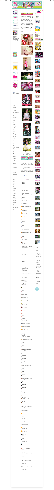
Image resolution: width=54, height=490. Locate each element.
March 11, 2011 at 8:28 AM (24, 200)
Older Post (32, 466)
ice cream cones (14, 155)
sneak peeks (14, 193)
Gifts (13, 148)
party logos (14, 175)
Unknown (23, 218)
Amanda (23, 197)
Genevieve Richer (23, 352)
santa (13, 190)
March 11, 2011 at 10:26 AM (24, 239)
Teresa (22, 221)
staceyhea (23, 318)
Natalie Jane (23, 397)
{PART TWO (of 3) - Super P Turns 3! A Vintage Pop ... (38, 277)
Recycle (13, 186)
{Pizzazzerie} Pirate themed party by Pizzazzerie (38, 257)
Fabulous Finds (14, 142)
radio (13, 185)
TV (13, 205)
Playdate (14, 181)
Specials (14, 195)
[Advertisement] (16, 100)
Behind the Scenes (14, 117)
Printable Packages (14, 184)
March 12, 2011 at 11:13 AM (24, 350)
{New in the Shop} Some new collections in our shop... (38, 273)
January (37, 284)
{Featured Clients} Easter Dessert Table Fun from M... (38, 267)
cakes (13, 122)
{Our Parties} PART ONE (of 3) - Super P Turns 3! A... (38, 281)
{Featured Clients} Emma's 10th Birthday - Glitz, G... (38, 282)
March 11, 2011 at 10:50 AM (24, 249)
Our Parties (14, 172)
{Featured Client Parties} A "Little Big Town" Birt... (38, 266)
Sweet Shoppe (14, 200)
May (36, 249)
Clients (13, 128)
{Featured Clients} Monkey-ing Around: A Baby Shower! (38, 260)
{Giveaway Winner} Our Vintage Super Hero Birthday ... (38, 276)
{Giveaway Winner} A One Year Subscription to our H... (38, 261)
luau (13, 162)
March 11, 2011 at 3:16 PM (24, 304)
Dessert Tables (14, 136)
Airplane (14, 108)
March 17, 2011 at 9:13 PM (24, 428)
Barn (13, 115)
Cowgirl (13, 133)
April (36, 250)
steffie (22, 405)
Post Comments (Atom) (25, 467)
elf (13, 140)
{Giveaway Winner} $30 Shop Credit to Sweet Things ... (38, 264)
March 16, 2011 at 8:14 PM (24, 392)
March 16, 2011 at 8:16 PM (24, 395)
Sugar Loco (14, 198)
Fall (13, 143)
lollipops (14, 161)
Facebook (30, 166)
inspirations (14, 156)
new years (14, 168)
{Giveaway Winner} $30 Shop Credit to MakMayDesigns (38, 280)
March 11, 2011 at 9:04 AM (24, 210)
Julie (22, 416)
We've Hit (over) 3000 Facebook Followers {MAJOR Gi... (38, 263)
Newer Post (22, 466)
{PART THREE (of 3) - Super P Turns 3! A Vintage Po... (38, 272)
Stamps (13, 197)
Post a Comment (23, 465)
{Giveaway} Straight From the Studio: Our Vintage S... (38, 278)
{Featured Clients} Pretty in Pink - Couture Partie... (38, 274)
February (37, 283)
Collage (13, 129)
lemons (13, 160)
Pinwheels (14, 179)
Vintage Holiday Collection (15, 207)
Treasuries (14, 204)
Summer (14, 199)
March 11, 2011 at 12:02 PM (24, 281)
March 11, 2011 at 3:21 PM (24, 310)
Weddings (14, 209)
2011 (36, 247)
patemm (13, 177)
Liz (22, 290)
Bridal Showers (14, 120)
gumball (13, 151)
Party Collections (14, 174)
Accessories (14, 107)
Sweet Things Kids (29, 154)
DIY (13, 138)
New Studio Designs (15, 167)
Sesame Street (14, 191)
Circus (13, 127)
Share (35, 245)
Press (13, 183)
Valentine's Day (14, 206)
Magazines (14, 163)
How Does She (14, 154)
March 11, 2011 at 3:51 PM (24, 320)
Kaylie (22, 236)
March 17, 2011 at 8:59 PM (24, 418)
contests (13, 131)
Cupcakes (14, 134)
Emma (22, 312)
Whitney (23, 342)
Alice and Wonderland (15, 109)
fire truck (14, 145)
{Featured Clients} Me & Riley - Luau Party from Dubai (38, 259)
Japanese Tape (14, 158)
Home (27, 466)
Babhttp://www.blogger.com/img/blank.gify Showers (16, 112)
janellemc (23, 374)
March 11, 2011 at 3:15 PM (24, 301)
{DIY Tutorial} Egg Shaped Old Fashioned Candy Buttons (38, 254)
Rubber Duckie (14, 188)
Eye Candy (14, 141)
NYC (13, 170)
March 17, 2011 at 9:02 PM (24, 421)
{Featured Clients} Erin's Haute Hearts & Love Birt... (38, 270)
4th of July (14, 105)
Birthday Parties (14, 118)
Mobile (13, 165)
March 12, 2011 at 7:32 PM (24, 366)
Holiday (13, 153)
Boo (13, 119)
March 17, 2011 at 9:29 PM (24, 441)
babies (13, 113)
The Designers (14, 202)
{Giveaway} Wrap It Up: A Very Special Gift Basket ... (38, 256)
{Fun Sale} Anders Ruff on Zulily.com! (38, 265)
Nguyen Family (23, 377)
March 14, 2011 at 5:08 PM (24, 379)
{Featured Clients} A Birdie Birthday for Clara (38, 253)
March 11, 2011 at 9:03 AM (24, 207)
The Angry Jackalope (24, 283)
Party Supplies (14, 176)
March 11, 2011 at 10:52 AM (24, 277)
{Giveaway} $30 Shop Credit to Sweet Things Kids (38, 271)
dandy (22, 368)
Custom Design (14, 135)
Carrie (13, 124)
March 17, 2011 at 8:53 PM (24, 407)
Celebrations (14, 126)
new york (14, 169)
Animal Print (14, 110)
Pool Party (14, 182)
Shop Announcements (15, 192)
